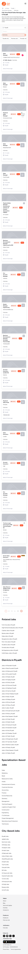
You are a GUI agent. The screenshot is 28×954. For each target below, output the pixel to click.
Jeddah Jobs (5, 839)
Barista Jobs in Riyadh (8, 633)
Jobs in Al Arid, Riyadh (8, 731)
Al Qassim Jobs (6, 848)
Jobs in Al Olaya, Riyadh (8, 705)
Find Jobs (5, 928)
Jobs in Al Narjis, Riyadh (8, 747)
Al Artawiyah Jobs (7, 882)
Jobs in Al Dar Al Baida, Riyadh (10, 694)
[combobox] (15, 31)
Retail (3, 776)
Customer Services (7, 787)
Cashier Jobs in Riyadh (8, 631)
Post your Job (6, 920)
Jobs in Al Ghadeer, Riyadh (9, 733)
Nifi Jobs (4, 870)
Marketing (4, 773)
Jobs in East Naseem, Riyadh (10, 716)
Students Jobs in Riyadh (8, 645)
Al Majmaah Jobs (6, 853)
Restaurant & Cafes (7, 779)
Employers (5, 918)
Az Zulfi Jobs (5, 890)
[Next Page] (21, 611)
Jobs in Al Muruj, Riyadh (8, 714)
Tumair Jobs (5, 879)
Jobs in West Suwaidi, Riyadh (10, 668)
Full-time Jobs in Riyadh (8, 625)
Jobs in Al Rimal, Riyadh (8, 702)
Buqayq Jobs (5, 887)
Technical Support (7, 804)
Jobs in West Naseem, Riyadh (10, 750)
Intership (5, 908)
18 (17, 611)
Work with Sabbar (7, 905)
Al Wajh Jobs (5, 884)
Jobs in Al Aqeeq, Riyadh (8, 680)
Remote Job (14, 39)
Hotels (3, 782)
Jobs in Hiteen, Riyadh (8, 697)
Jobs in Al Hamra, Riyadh (9, 691)
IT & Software (5, 815)
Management (5, 801)
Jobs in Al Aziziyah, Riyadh (9, 725)
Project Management (8, 818)
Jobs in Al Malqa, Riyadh (8, 699)
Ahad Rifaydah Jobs (7, 859)
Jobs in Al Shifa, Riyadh (8, 683)
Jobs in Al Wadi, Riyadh (8, 719)
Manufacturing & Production (10, 821)
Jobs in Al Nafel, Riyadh (8, 722)
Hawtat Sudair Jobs (7, 876)
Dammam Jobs (6, 842)
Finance (4, 793)
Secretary (4, 799)
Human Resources (7, 796)
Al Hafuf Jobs (5, 851)
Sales (3, 770)
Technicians (5, 824)
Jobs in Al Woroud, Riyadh (9, 685)
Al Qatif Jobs (5, 862)
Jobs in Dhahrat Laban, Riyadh (10, 745)
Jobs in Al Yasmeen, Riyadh (9, 742)
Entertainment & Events (8, 784)
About (4, 901)
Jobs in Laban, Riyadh (8, 708)
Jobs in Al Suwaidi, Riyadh (9, 674)
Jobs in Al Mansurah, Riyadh (9, 671)
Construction (5, 810)
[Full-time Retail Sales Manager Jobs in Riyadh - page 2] (21, 611)
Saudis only (6, 39)
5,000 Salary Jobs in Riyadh (9, 653)
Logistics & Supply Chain (9, 807)
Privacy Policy (6, 949)
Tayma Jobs (5, 865)
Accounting (5, 790)
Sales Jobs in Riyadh (7, 636)
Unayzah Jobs (6, 867)
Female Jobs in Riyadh (8, 648)
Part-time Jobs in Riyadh (8, 642)
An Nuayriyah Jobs (7, 873)
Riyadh (12, 8)
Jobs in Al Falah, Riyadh (8, 736)
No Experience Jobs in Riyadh (10, 650)
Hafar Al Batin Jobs (7, 856)
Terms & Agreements (16, 949)
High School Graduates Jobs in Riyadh (12, 628)
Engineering (5, 813)
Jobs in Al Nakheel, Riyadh (9, 688)
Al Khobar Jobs (6, 845)
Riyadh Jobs (5, 836)
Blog (4, 903)
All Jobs (7, 8)
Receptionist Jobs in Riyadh (9, 639)
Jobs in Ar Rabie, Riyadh (8, 753)
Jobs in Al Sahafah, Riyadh (9, 728)
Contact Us (6, 910)
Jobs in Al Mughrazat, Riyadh (10, 739)
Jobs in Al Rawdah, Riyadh (9, 666)
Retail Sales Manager (7, 10)
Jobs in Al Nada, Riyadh (8, 677)
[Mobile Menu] (25, 4)
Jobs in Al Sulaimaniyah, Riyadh (10, 711)
